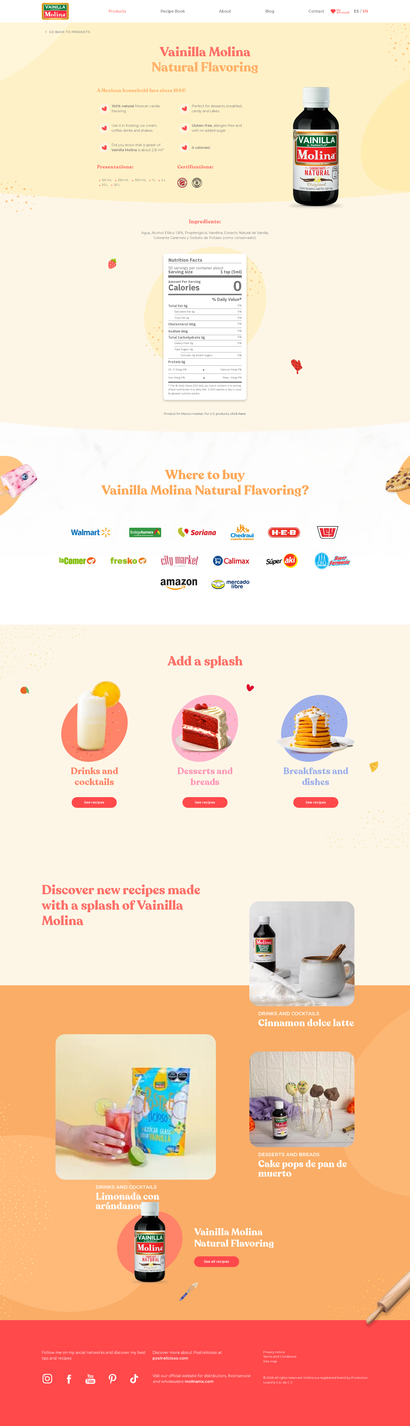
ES (356, 11)
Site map (270, 1361)
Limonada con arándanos (127, 1201)
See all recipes (216, 1261)
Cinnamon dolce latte (306, 1023)
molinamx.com (199, 1381)
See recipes (94, 802)
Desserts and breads (289, 1154)
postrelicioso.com (170, 1358)
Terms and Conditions (279, 1356)
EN (365, 11)
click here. (238, 414)
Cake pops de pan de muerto (302, 1169)
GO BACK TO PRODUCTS (69, 32)
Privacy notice (274, 1352)
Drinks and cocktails (126, 1187)
